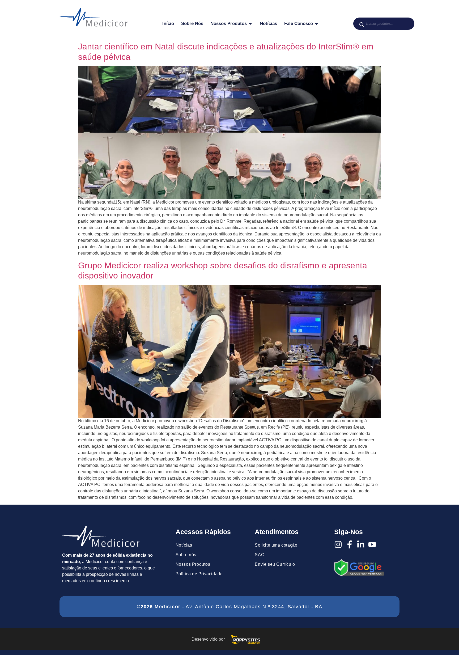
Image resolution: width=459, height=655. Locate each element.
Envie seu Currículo (275, 564)
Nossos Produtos (193, 564)
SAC (259, 554)
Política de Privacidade (199, 574)
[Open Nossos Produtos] (250, 23)
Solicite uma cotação (276, 545)
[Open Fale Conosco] (316, 23)
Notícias (184, 545)
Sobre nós (186, 554)
